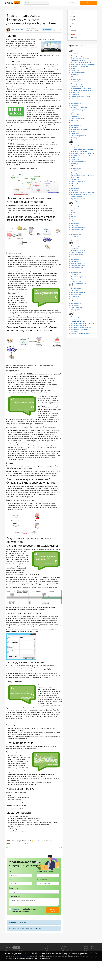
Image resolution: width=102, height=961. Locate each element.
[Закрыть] (96, 953)
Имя (10, 872)
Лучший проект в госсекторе (80, 155)
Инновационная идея (78, 250)
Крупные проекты (77, 308)
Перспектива (75, 279)
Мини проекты (75, 310)
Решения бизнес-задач (78, 118)
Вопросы (73, 20)
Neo (72, 214)
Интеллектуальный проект (80, 58)
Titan (72, 218)
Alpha (72, 210)
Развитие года (75, 70)
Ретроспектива (76, 281)
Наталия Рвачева (17, 29)
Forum (73, 212)
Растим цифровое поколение (80, 96)
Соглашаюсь (16, 909)
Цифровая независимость (79, 140)
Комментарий (14, 896)
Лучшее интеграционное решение (82, 323)
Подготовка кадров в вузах (80, 66)
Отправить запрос (52, 910)
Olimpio (73, 216)
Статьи (72, 16)
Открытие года (76, 294)
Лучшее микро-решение (79, 325)
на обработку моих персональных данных (24, 910)
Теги (71, 12)
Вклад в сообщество (78, 321)
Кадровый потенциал (78, 60)
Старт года (74, 75)
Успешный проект (77, 229)
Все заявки (74, 54)
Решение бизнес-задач (78, 72)
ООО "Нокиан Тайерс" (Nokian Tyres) (19, 841)
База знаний (74, 27)
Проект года (75, 68)
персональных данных (22, 957)
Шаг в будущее (76, 201)
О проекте (63, 946)
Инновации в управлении (79, 56)
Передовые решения (78, 199)
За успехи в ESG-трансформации (82, 149)
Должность (13, 888)
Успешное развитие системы (80, 333)
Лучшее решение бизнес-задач (81, 88)
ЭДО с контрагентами (14, 844)
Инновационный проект (79, 108)
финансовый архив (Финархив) (43, 841)
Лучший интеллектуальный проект (82, 90)
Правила (63, 948)
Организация (41, 880)
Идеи (72, 23)
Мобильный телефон (44, 872)
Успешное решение (77, 239)
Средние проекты (77, 312)
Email (11, 880)
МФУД (26, 844)
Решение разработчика (78, 136)
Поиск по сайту (89, 946)
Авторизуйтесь (14, 928)
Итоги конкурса (76, 80)
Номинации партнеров (78, 277)
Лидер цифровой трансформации (82, 153)
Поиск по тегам (89, 948)
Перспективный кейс (78, 263)
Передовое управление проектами (83, 64)
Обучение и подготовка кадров (81, 62)
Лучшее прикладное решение (81, 327)
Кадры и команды (77, 112)
